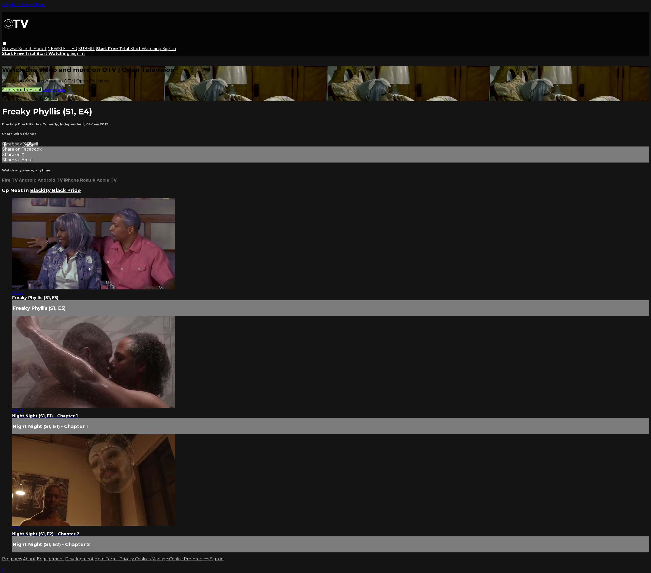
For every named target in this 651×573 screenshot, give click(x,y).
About (40, 48)
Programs (12, 558)
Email (32, 144)
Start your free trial (22, 89)
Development (79, 558)
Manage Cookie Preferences (181, 558)
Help (100, 558)
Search (26, 48)
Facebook (12, 144)
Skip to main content (23, 4)
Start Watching (146, 48)
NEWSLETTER (62, 48)
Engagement (50, 558)
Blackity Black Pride (21, 124)
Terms (112, 558)
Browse (10, 48)
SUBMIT (86, 48)
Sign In (78, 53)
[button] (4, 43)
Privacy (127, 558)
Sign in (169, 48)
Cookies (143, 558)
